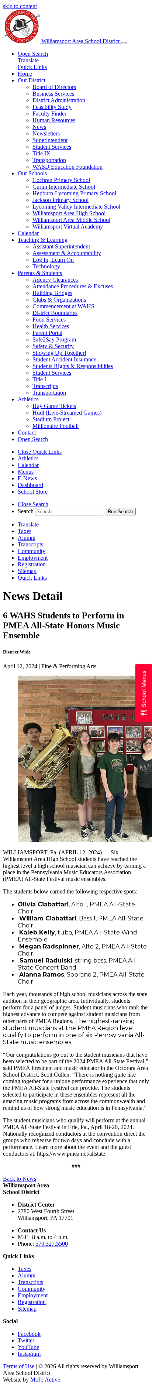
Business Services (53, 93)
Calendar (28, 233)
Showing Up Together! (59, 353)
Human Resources (53, 120)
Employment (33, 558)
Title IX (41, 153)
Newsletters (46, 133)
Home (25, 74)
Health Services (50, 326)
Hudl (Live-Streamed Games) (66, 412)
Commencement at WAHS (63, 306)
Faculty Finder (49, 113)
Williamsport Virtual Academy (67, 226)
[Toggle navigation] (124, 43)
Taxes (24, 531)
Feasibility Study (52, 107)
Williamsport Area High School (69, 213)
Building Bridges (52, 293)
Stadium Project (50, 419)
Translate (28, 60)
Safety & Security (53, 346)
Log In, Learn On (53, 260)
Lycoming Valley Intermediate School (76, 206)
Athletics (28, 399)
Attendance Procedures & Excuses (72, 286)
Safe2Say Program (54, 339)
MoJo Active (45, 1379)
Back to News (19, 1179)
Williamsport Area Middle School (71, 220)
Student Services (51, 147)
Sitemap (27, 571)
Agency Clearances (55, 280)
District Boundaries (54, 313)
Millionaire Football (55, 426)
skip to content (20, 6)
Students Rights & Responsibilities (72, 366)
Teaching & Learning (43, 240)
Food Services (49, 319)
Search (26, 511)
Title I (39, 379)
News (39, 127)
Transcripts (45, 386)
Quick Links (32, 67)
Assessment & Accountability (66, 253)
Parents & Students (40, 273)
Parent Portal (47, 333)
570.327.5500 (51, 1244)
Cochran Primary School (61, 180)
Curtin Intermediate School (63, 186)
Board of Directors (54, 87)
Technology (46, 266)
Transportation (49, 160)
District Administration (58, 100)
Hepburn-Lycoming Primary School (74, 193)
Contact (27, 432)
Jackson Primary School (60, 200)
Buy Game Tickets (54, 406)
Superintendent (50, 140)
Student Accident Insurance (64, 359)
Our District (31, 80)
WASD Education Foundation (67, 167)
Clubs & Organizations (59, 299)
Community (31, 551)
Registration (32, 564)
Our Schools (32, 173)
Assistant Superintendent (61, 246)
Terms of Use (18, 1366)
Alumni (26, 538)
